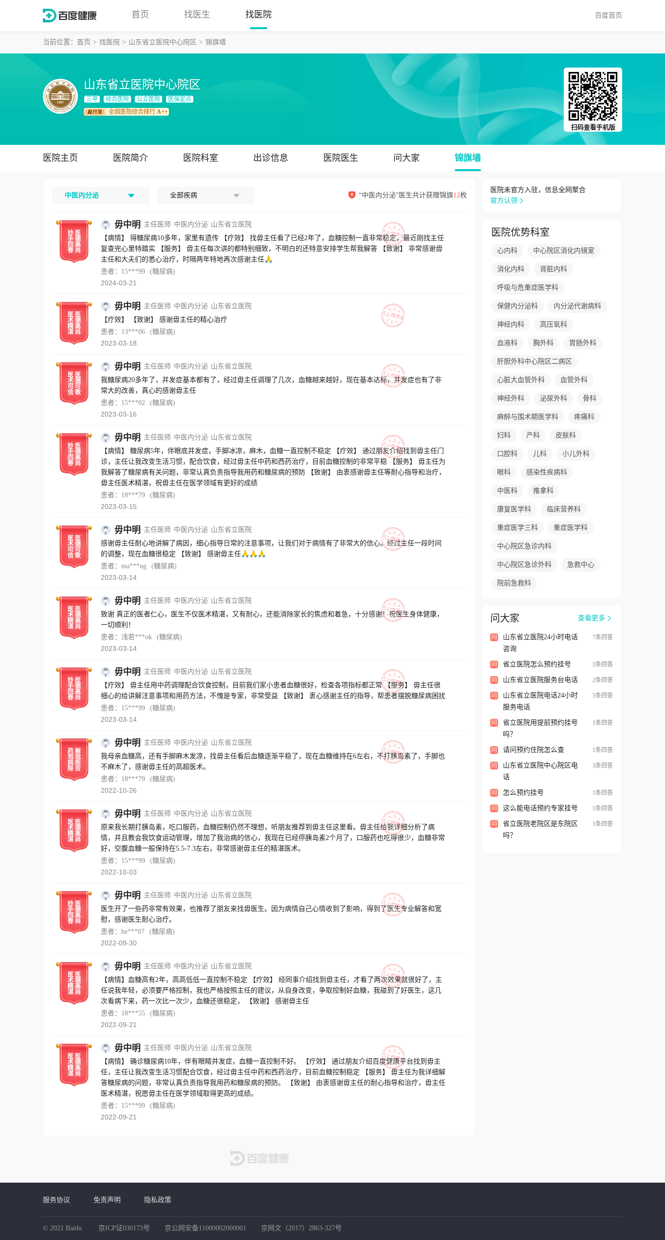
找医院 (258, 14)
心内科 (507, 250)
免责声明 (107, 1200)
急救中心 (580, 564)
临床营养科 (564, 509)
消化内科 (510, 269)
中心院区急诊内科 (524, 546)
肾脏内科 (553, 269)
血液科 (507, 343)
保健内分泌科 (517, 306)
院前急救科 (514, 583)
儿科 (540, 453)
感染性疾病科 (546, 472)
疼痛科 (584, 416)
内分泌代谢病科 (577, 306)
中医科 (507, 490)
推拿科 (543, 490)
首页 (140, 14)
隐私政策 (157, 1200)
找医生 (197, 14)
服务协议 (56, 1200)
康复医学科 (514, 509)
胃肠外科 (582, 343)
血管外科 (574, 380)
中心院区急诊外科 (524, 564)
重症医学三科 (517, 527)
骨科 (589, 398)
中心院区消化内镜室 (563, 250)
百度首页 (608, 15)
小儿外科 (576, 453)
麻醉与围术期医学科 (527, 416)
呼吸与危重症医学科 (527, 287)
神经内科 (510, 324)
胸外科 (543, 343)
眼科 (504, 472)
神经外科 (510, 398)
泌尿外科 (553, 398)
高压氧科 (553, 324)
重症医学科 (571, 527)
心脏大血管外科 (521, 380)
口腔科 (507, 453)
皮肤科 (565, 435)
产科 (533, 435)
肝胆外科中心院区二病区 (534, 361)
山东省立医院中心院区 (163, 42)
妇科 (504, 435)
